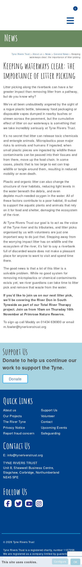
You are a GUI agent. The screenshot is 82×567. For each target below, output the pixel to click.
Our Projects (12, 416)
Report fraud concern (18, 433)
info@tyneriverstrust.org (25, 455)
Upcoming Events (54, 427)
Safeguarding (50, 433)
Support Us (49, 410)
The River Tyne (14, 421)
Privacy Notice (14, 427)
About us (9, 410)
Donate (15, 378)
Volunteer (48, 416)
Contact (47, 421)
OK (75, 562)
